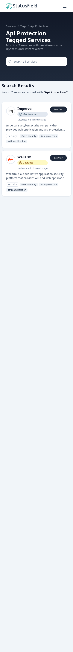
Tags (23, 26)
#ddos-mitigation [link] (16, 141)
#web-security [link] (28, 136)
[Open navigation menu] (65, 6)
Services (11, 26)
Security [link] (12, 136)
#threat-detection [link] (17, 189)
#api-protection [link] (49, 136)
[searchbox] (36, 61)
